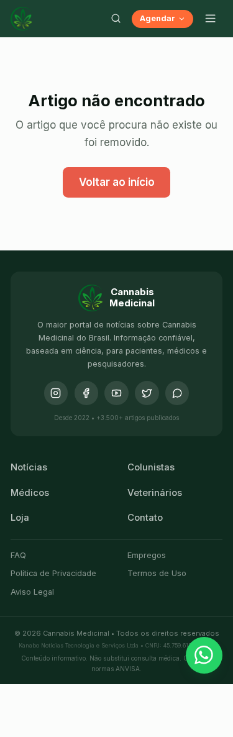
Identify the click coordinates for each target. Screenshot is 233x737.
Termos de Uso (156, 573)
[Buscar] (115, 18)
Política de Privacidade (53, 573)
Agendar (157, 18)
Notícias (29, 467)
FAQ (18, 555)
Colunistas (151, 467)
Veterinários (154, 492)
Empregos (146, 555)
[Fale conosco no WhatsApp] (204, 655)
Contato (145, 517)
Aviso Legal (32, 592)
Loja (20, 517)
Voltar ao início (117, 182)
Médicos (30, 492)
